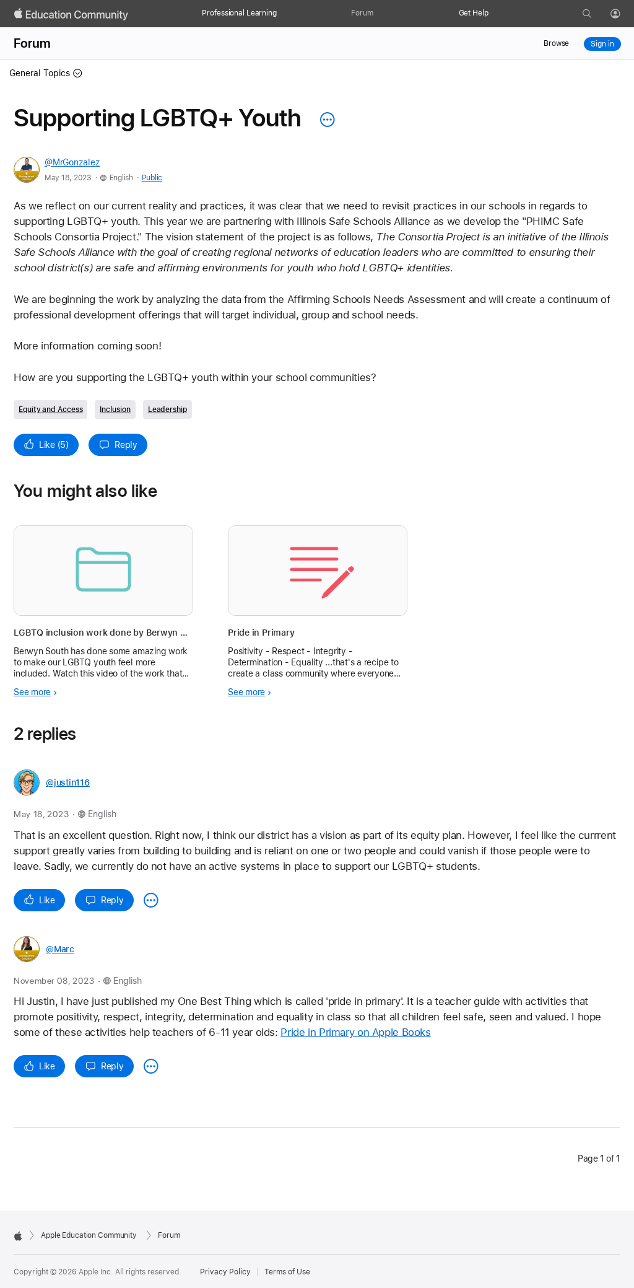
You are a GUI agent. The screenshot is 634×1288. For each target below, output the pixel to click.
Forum (362, 13)
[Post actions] (324, 119)
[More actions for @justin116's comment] (151, 900)
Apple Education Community (89, 1235)
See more (32, 692)
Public (152, 177)
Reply (126, 445)
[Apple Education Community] (71, 14)
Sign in (602, 44)
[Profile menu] (624, 14)
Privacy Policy (225, 1272)
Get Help (474, 13)
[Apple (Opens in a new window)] (18, 1236)
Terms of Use (287, 1272)
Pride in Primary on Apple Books (355, 1032)
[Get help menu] (495, 13)
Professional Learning (239, 13)
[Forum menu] (379, 13)
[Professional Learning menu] (283, 13)
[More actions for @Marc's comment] (151, 1066)
